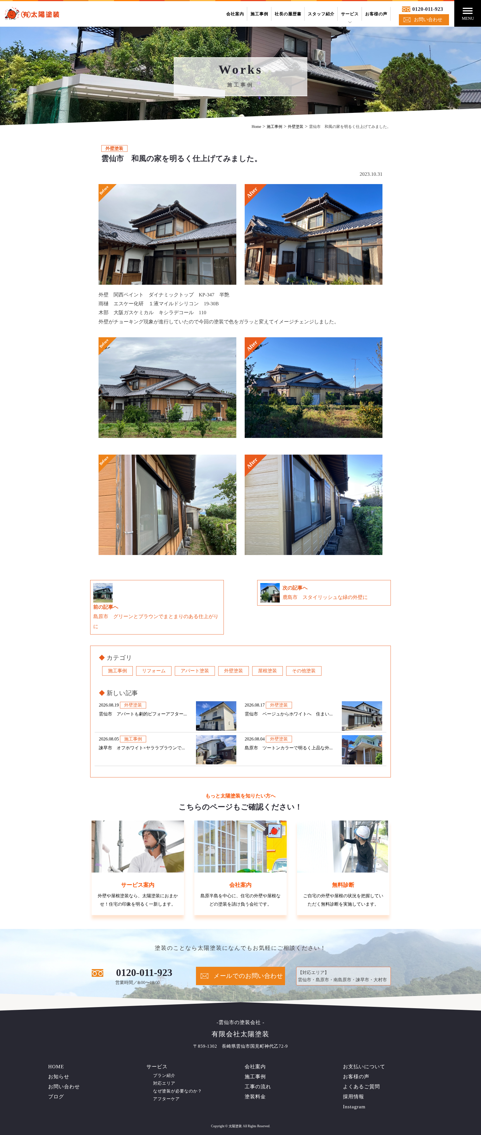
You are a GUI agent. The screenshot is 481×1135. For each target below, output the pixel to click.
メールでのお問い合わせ (248, 975)
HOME (56, 1066)
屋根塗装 (267, 670)
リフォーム (154, 670)
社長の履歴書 (288, 14)
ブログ (56, 1096)
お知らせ (58, 1076)
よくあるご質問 (361, 1086)
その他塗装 (304, 670)
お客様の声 (376, 14)
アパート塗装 (195, 670)
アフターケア (166, 1099)
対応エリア (164, 1083)
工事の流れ (258, 1086)
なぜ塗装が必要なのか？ (177, 1091)
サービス (350, 14)
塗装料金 (255, 1096)
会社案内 (235, 14)
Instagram (354, 1106)
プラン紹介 (164, 1075)
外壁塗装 (233, 670)
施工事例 (259, 14)
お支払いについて (364, 1066)
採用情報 (353, 1096)
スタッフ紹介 (321, 14)
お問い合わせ (428, 19)
